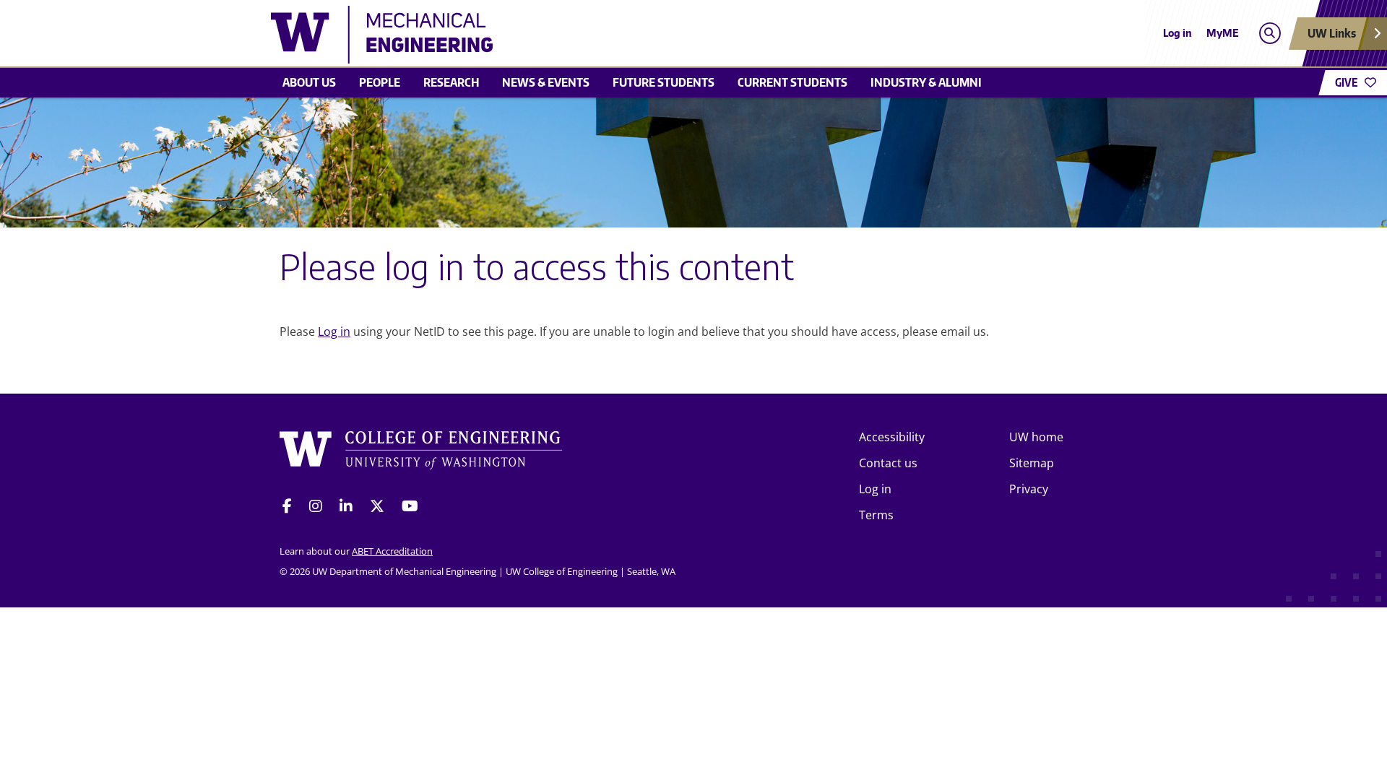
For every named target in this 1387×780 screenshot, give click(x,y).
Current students (792, 82)
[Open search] (1269, 33)
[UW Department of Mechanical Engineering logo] (588, 35)
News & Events (545, 82)
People (379, 82)
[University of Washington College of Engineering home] (421, 452)
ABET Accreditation (392, 551)
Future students (663, 82)
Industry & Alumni (926, 82)
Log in (1177, 33)
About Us (309, 82)
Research (451, 82)
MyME (1222, 33)
